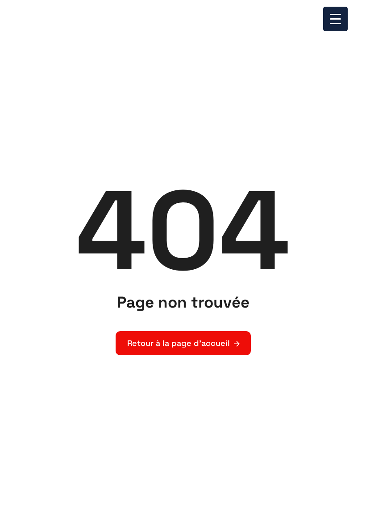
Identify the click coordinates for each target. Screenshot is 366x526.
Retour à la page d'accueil (178, 343)
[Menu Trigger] (335, 19)
